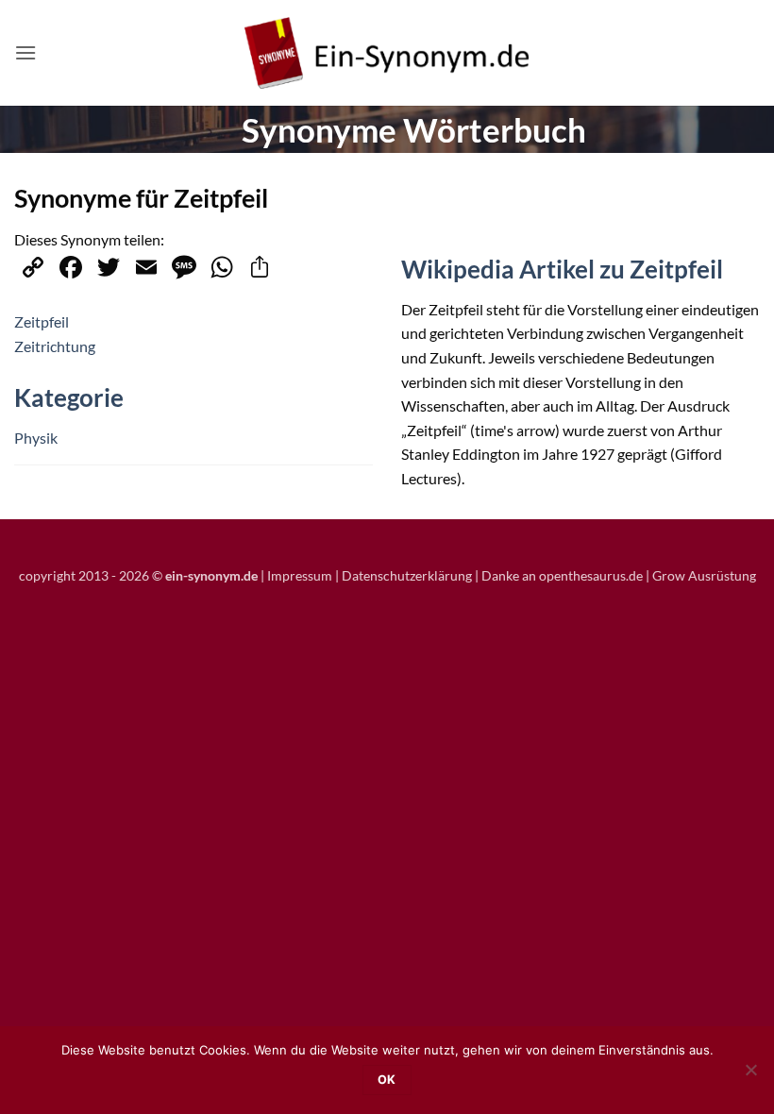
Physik (36, 438)
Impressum (299, 575)
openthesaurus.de (591, 575)
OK (387, 1079)
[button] (25, 52)
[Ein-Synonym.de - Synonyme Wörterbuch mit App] (387, 53)
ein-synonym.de (211, 575)
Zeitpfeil (41, 321)
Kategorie (69, 397)
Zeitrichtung (54, 346)
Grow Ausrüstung (704, 575)
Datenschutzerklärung (407, 575)
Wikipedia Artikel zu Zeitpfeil (562, 269)
